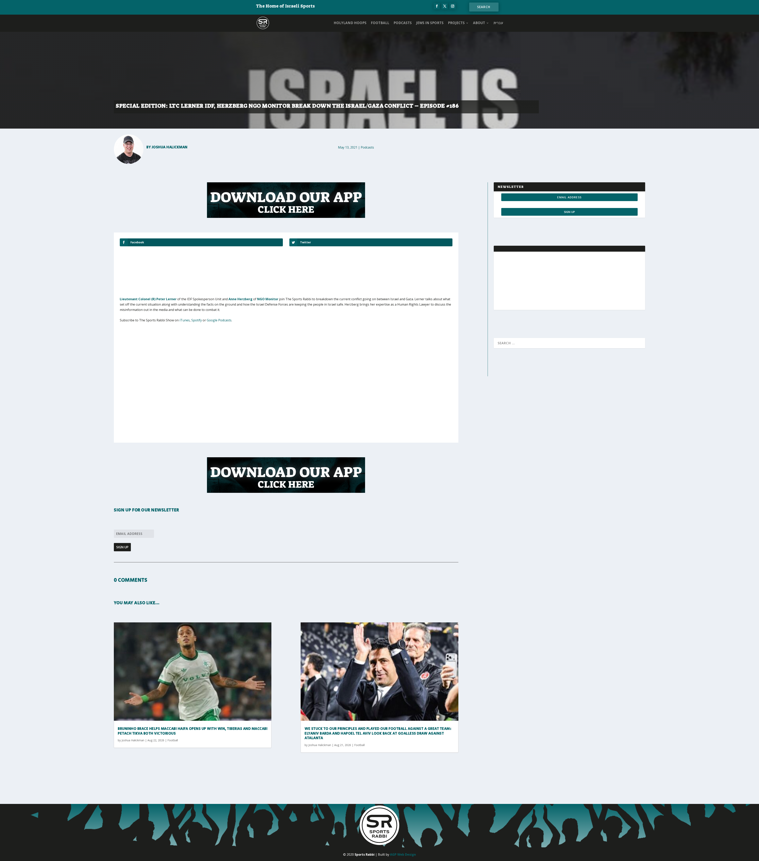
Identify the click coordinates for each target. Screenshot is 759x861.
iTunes (184, 320)
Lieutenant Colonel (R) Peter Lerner (148, 299)
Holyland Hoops (350, 23)
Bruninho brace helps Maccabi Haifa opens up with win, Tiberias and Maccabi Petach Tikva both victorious (192, 731)
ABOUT (479, 23)
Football (380, 23)
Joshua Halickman (170, 147)
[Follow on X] (445, 6)
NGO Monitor (267, 299)
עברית (498, 23)
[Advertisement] (178, 355)
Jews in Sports (430, 23)
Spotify (196, 320)
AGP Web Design (403, 854)
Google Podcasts (219, 320)
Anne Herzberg (240, 299)
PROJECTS (456, 23)
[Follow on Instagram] (452, 6)
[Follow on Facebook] (437, 6)
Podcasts (403, 23)
